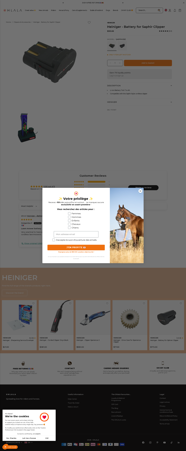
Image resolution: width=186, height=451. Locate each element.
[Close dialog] (140, 191)
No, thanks (11, 438)
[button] (5, 447)
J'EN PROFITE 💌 (76, 247)
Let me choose (29, 438)
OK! (46, 438)
